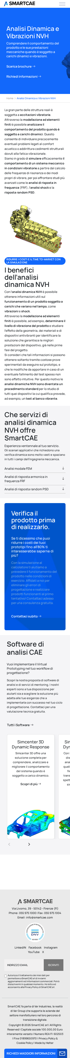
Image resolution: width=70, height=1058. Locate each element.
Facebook (35, 947)
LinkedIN (20, 947)
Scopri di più (29, 784)
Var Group (19, 1011)
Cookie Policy (25, 1043)
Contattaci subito (24, 616)
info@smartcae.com (39, 917)
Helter (49, 1043)
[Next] (28, 844)
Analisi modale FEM (18, 468)
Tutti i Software (18, 725)
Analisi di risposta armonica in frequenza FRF (26, 479)
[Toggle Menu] (62, 4)
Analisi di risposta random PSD (26, 489)
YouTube (34, 952)
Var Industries (42, 1006)
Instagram (50, 947)
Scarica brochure (19, 66)
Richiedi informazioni (22, 76)
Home (9, 98)
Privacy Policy (31, 987)
